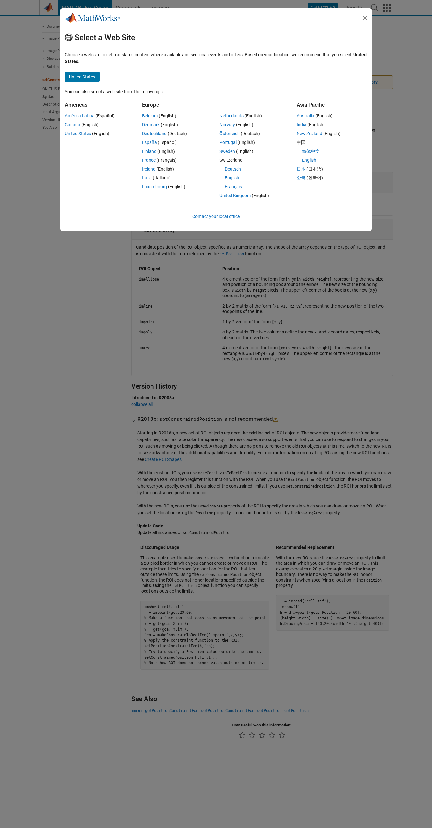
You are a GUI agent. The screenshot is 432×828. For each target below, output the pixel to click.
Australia (305, 115)
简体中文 (311, 151)
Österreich (229, 133)
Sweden (227, 151)
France (149, 160)
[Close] (365, 18)
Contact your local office (216, 216)
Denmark (151, 124)
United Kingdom (235, 195)
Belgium (150, 115)
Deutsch (233, 168)
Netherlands (231, 115)
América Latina (80, 115)
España (149, 142)
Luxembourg (154, 186)
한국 (301, 177)
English (232, 177)
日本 (301, 168)
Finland (149, 151)
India (301, 124)
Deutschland (154, 133)
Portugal (228, 142)
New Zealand (309, 133)
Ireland (149, 168)
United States (78, 133)
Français (233, 186)
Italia (147, 177)
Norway (227, 124)
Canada (72, 124)
